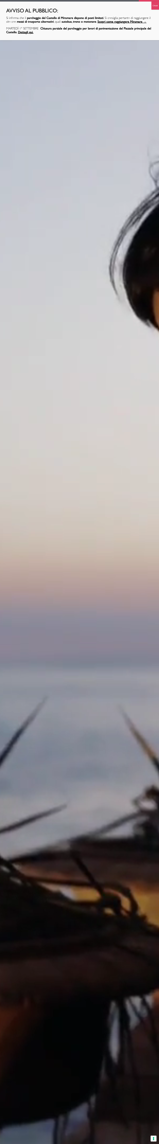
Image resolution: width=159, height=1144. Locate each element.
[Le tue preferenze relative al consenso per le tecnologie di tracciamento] (154, 1139)
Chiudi (155, 5)
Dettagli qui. (25, 32)
